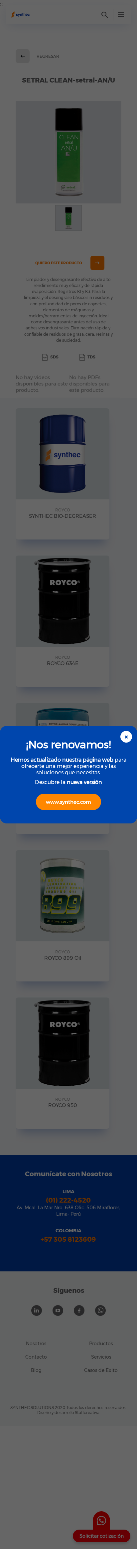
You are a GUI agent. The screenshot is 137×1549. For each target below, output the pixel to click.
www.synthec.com (68, 802)
